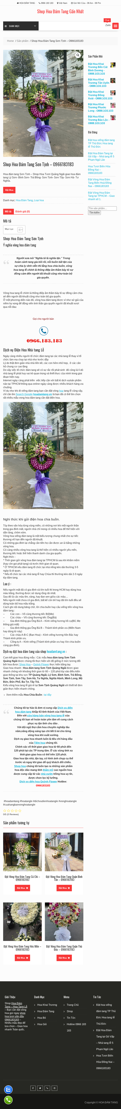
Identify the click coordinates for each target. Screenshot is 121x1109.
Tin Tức (71, 1017)
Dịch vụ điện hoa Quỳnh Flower (38, 781)
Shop (70, 1011)
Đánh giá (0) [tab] (22, 211)
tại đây (47, 694)
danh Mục (14, 26)
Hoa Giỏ (42, 1024)
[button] (115, 26)
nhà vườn (47, 774)
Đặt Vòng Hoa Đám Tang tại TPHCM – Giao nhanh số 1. (101, 196)
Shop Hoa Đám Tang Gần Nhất (60, 11)
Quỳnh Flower (41, 664)
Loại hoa (39, 200)
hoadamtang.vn (56, 651)
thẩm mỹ (48, 770)
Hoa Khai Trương (47, 1005)
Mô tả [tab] (8, 211)
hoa (61, 390)
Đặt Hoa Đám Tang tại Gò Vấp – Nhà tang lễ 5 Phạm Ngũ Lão (101, 156)
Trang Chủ (73, 1005)
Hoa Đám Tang (24, 200)
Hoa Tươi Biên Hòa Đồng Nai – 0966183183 (99, 169)
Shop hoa (20, 766)
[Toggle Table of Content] (18, 229)
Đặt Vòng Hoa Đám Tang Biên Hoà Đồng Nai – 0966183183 (100, 182)
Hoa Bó (41, 1017)
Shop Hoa (25, 664)
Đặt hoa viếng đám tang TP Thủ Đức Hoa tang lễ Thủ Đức (101, 143)
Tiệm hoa (39, 742)
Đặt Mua (9, 190)
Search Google (24, 394)
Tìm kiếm (94, 212)
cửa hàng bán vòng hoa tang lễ (45, 715)
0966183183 (12, 1019)
